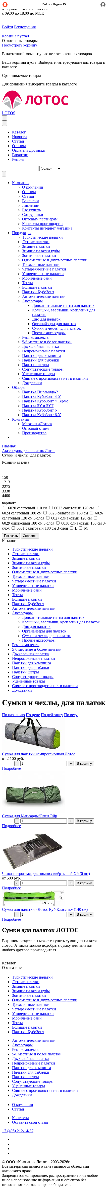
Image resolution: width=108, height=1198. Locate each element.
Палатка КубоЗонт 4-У (41, 396)
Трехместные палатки (41, 264)
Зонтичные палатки (39, 255)
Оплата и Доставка (28, 150)
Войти (7, 27)
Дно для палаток (46, 319)
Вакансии (30, 201)
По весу (71, 715)
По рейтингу (52, 715)
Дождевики (32, 383)
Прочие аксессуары (49, 333)
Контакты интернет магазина (47, 228)
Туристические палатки (42, 237)
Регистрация (25, 27)
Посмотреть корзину (19, 45)
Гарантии (20, 155)
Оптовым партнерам (40, 219)
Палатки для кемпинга (41, 355)
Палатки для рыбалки (40, 360)
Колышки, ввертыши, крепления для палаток (61, 622)
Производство (34, 433)
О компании (22, 1104)
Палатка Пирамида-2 (40, 392)
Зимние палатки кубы (41, 251)
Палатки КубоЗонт (38, 292)
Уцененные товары (38, 374)
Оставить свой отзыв (30, 1122)
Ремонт (18, 159)
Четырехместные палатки (44, 269)
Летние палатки (35, 242)
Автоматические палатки (44, 296)
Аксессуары (32, 301)
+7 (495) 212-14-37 (17, 1131)
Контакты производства (42, 223)
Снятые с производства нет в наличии (55, 378)
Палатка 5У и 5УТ (37, 405)
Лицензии (30, 205)
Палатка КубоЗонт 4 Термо (45, 401)
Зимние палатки (36, 246)
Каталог (19, 132)
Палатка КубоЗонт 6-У (41, 415)
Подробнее (11, 768)
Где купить (31, 210)
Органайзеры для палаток (54, 324)
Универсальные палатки (43, 274)
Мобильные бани (37, 278)
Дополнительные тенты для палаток (63, 305)
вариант (9, 503)
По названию (13, 715)
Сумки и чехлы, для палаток (56, 328)
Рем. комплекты (35, 337)
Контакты (20, 1118)
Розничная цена (15, 462)
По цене (33, 715)
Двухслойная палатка (40, 346)
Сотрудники (32, 214)
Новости (19, 136)
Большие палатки (37, 287)
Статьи (18, 141)
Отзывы (19, 146)
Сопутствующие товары (43, 369)
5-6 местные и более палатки (47, 342)
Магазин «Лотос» (37, 424)
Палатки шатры (35, 365)
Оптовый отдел (35, 428)
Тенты (27, 283)
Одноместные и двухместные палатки (54, 260)
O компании (32, 187)
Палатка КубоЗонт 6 (39, 410)
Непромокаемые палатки (43, 351)
